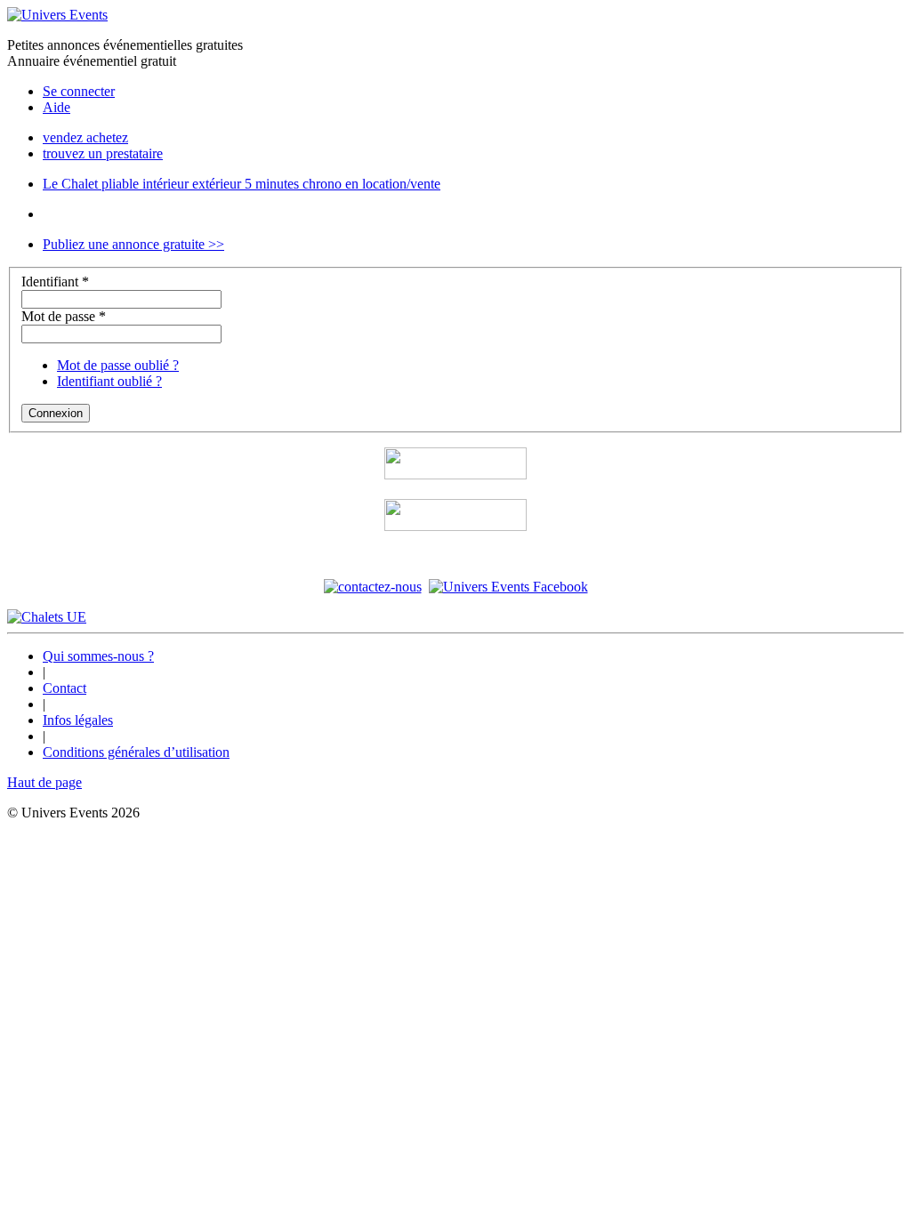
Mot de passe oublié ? (118, 365)
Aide (56, 107)
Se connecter (79, 91)
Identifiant (55, 281)
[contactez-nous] (373, 586)
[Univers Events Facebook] (508, 586)
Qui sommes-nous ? (98, 656)
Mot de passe (63, 316)
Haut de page (44, 782)
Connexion (55, 413)
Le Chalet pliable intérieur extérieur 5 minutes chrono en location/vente (241, 183)
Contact (64, 688)
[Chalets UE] (46, 616)
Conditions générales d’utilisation (136, 752)
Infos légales (78, 720)
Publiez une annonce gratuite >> (133, 244)
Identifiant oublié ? (109, 381)
